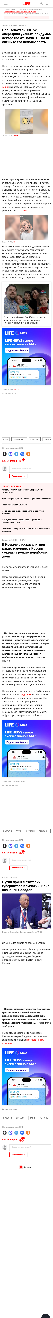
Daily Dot (23, 210)
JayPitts (15, 136)
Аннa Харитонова (10, 1109)
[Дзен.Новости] (4, 453)
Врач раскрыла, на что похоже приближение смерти (26, 498)
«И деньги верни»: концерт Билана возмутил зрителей (23, 512)
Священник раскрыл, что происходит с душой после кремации (26, 529)
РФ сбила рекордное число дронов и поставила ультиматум (24, 1169)
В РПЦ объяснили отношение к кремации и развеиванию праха (22, 521)
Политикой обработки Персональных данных (20, 12)
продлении (25, 694)
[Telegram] (16, 453)
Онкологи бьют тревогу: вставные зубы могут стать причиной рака (26, 1199)
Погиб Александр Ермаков (14, 504)
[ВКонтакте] (22, 453)
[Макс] (10, 453)
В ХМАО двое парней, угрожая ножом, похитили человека (24, 1178)
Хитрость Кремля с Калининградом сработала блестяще (23, 1208)
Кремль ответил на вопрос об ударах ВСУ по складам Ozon (22, 491)
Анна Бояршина (10, 393)
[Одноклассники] (28, 453)
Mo (14, 242)
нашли (5, 86)
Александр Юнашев (11, 785)
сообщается (8, 1304)
